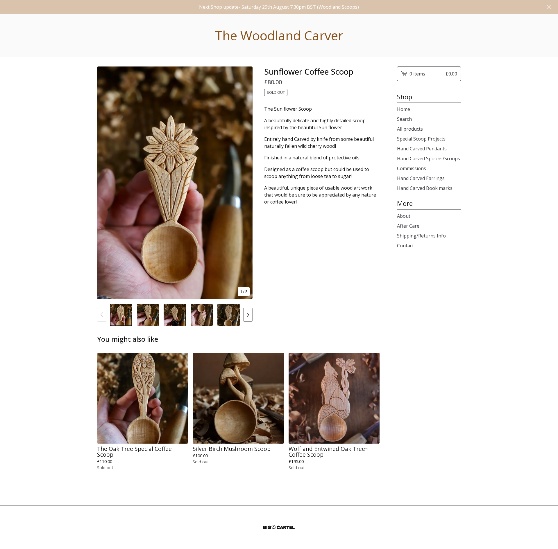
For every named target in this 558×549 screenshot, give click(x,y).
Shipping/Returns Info (421, 236)
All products (410, 129)
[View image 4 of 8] (202, 315)
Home (403, 109)
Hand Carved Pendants (422, 148)
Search (404, 119)
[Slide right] (248, 315)
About (403, 216)
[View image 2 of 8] (148, 315)
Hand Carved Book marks (425, 188)
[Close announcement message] (548, 7)
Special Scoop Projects (421, 139)
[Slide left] (101, 315)
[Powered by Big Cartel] (279, 527)
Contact (405, 245)
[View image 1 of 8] (121, 315)
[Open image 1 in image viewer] (175, 182)
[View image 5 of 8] (228, 315)
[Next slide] (244, 183)
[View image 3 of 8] (175, 315)
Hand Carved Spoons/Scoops (428, 158)
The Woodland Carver (279, 35)
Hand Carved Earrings (421, 178)
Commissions (411, 168)
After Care (408, 226)
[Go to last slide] (105, 183)
